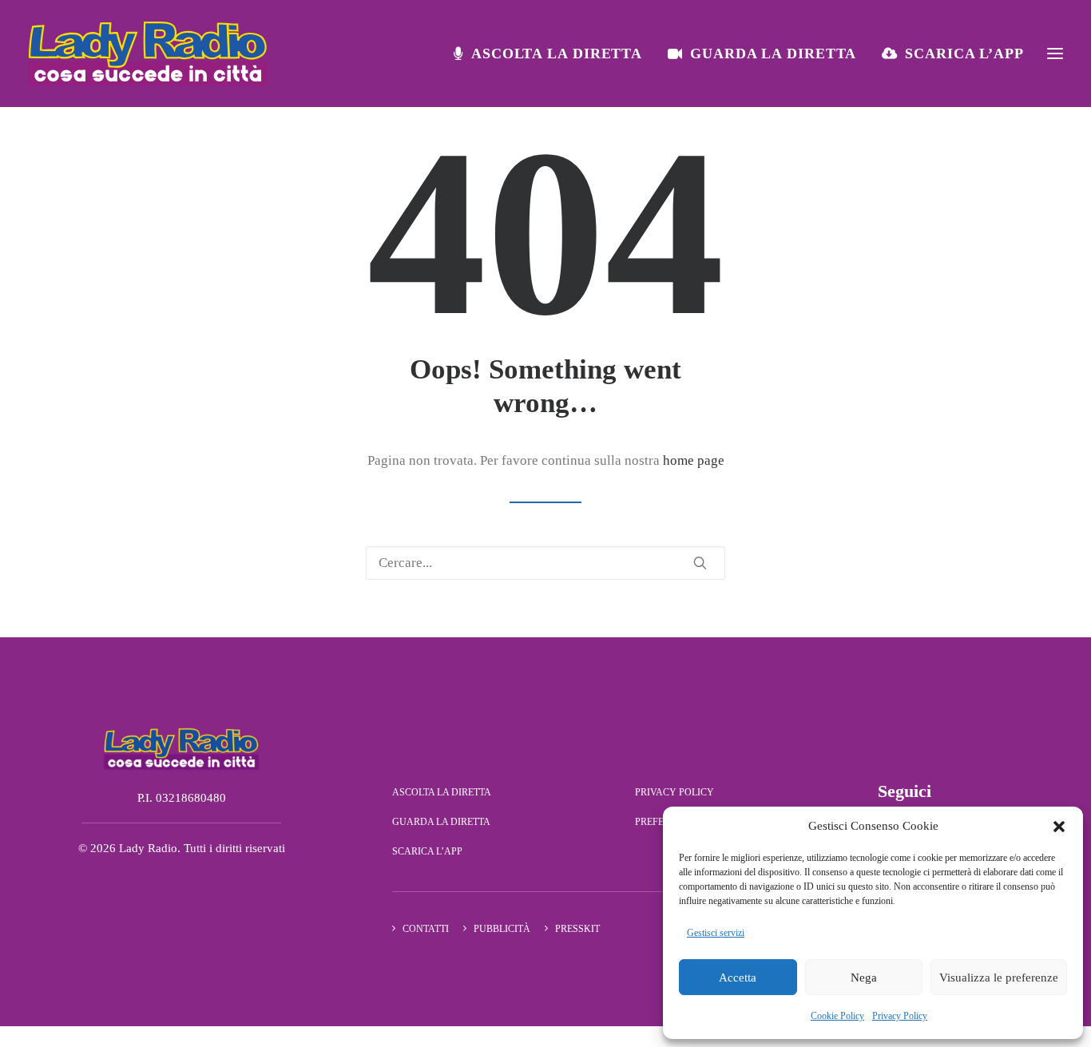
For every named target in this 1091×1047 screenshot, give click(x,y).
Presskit (577, 928)
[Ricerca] (545, 563)
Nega (864, 977)
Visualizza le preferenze (998, 977)
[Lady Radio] (148, 53)
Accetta (737, 977)
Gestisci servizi (715, 932)
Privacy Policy (899, 1015)
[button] (1059, 827)
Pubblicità (502, 928)
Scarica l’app (964, 53)
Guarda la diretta (773, 53)
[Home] (181, 748)
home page (693, 460)
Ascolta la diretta (556, 53)
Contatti (426, 928)
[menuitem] (553, 53)
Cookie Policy (837, 1015)
